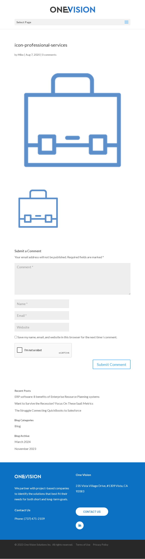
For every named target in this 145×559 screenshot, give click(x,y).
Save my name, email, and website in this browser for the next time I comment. (67, 337)
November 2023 (25, 448)
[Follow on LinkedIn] (80, 525)
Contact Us (92, 511)
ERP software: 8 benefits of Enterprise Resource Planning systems (57, 396)
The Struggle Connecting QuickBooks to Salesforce (48, 410)
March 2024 (23, 441)
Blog (18, 426)
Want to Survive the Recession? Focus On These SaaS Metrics (54, 403)
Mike (21, 54)
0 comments (49, 54)
